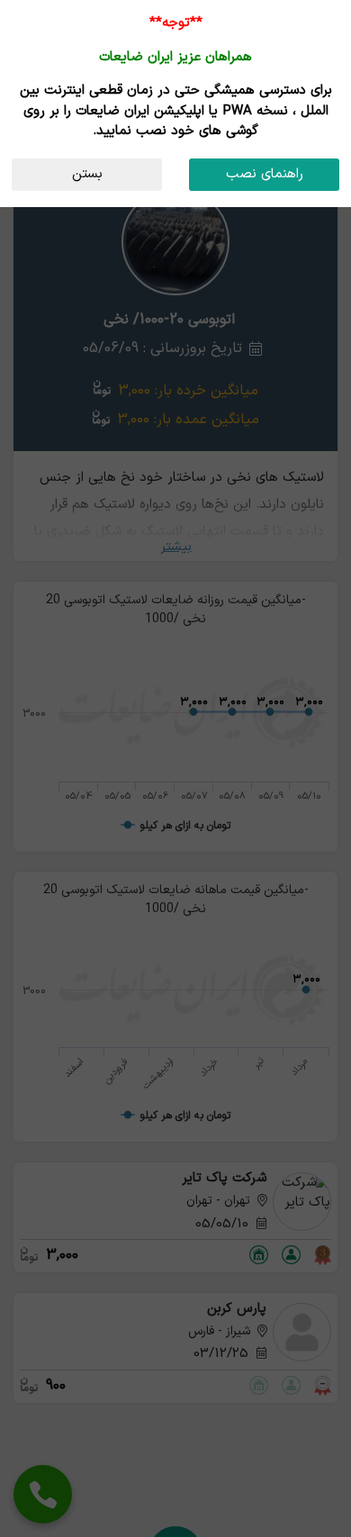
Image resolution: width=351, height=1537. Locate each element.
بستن (87, 174)
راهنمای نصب (264, 174)
